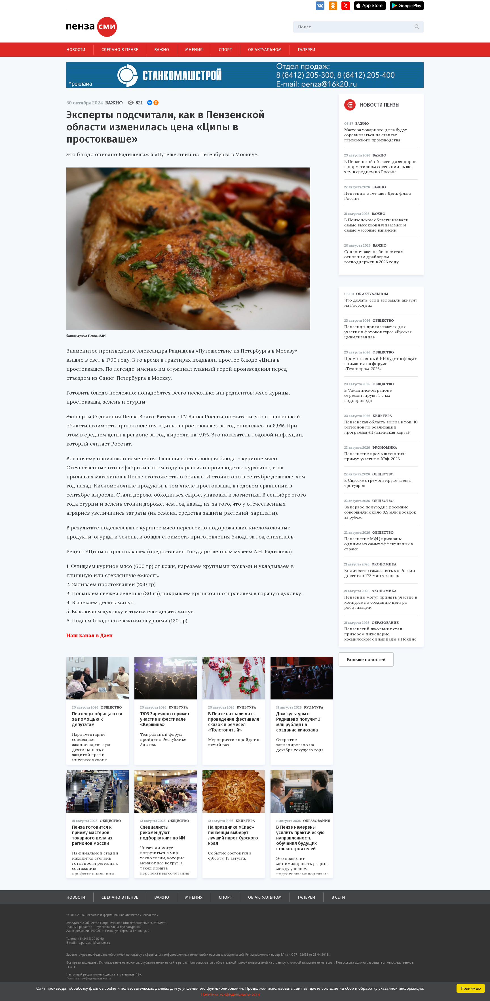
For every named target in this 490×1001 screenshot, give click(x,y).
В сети (338, 897)
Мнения (194, 49)
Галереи (306, 49)
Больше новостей (366, 659)
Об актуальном (265, 49)
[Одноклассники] (156, 102)
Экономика (384, 447)
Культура (178, 707)
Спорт (225, 49)
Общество (111, 707)
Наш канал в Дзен (89, 635)
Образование (316, 820)
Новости (75, 49)
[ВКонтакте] (149, 102)
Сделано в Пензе (120, 49)
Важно (161, 49)
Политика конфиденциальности (88, 978)
